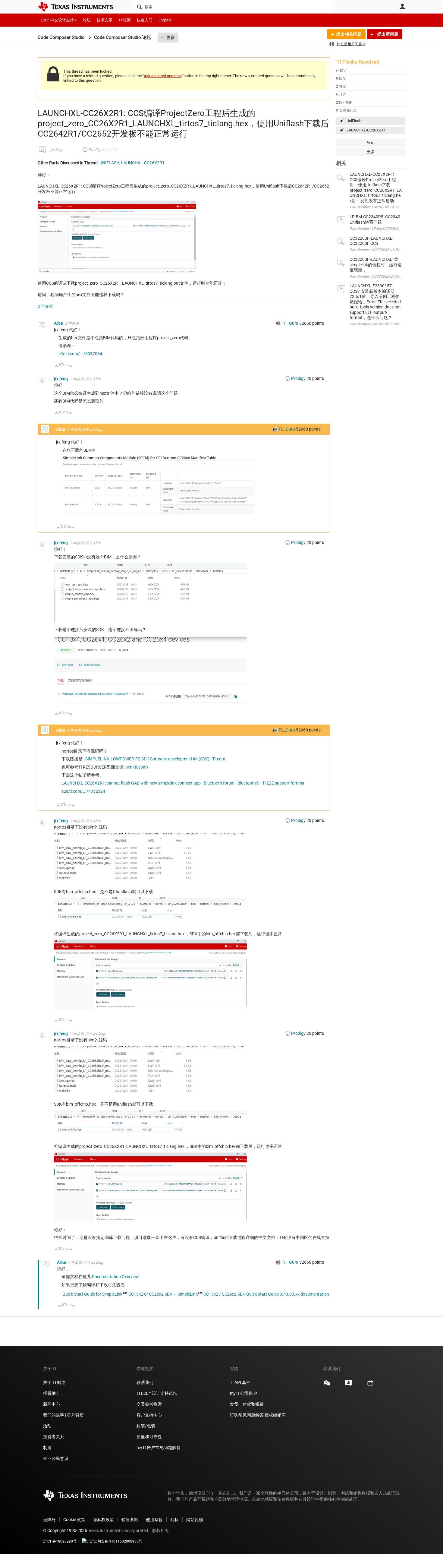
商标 (174, 1519)
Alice (59, 323)
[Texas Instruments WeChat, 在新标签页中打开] (327, 1385)
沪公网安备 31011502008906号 (116, 1541)
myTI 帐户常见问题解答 (159, 1447)
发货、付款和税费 (247, 1404)
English (165, 20)
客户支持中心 (149, 1415)
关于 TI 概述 (54, 1382)
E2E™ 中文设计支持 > (59, 20)
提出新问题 (387, 34)
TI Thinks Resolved (358, 62)
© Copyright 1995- (65, 1530)
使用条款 (154, 1519)
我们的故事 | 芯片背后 (63, 1415)
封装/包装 (146, 1425)
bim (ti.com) (136, 767)
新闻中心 (51, 1404)
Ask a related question (162, 76)
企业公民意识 (55, 1458)
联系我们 (145, 1382)
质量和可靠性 (150, 1436)
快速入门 (144, 20)
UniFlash (354, 120)
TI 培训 (124, 20)
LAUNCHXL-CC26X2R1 (366, 130)
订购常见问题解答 (247, 1415)
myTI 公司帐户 (243, 1393)
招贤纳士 (51, 1393)
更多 (170, 37)
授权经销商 (275, 1415)
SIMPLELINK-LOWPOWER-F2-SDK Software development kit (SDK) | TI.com (155, 758)
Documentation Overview (115, 1276)
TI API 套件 (240, 1382)
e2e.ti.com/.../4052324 (83, 791)
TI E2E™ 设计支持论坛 (157, 1393)
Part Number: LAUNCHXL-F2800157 (378, 324)
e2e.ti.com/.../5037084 (80, 353)
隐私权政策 (103, 1519)
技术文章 (104, 20)
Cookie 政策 (74, 1519)
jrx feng (56, 150)
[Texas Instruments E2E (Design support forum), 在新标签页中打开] (348, 1385)
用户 (402, 6)
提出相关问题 (349, 34)
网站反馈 (194, 1519)
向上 (56, 366)
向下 (71, 366)
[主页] (80, 6)
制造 (47, 1447)
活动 (47, 1425)
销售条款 (129, 1519)
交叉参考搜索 (149, 1404)
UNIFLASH (109, 162)
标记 (371, 142)
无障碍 (49, 1519)
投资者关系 (53, 1436)
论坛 (87, 20)
